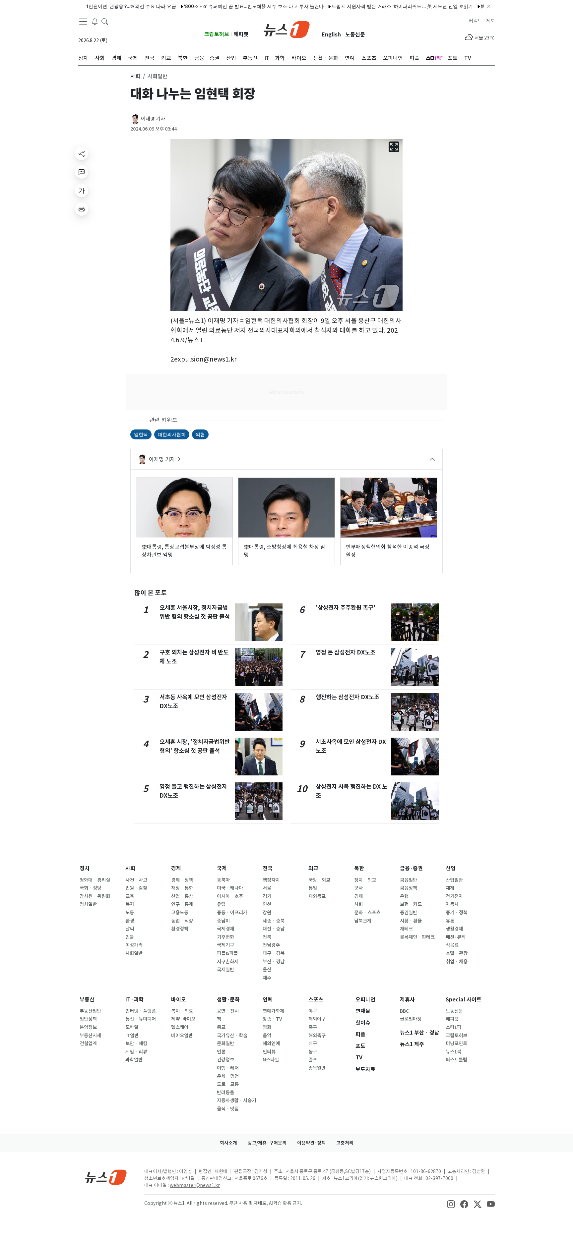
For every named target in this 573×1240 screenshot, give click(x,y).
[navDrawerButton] (83, 21)
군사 (358, 888)
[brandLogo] (287, 29)
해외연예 (271, 1043)
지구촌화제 (227, 962)
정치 (85, 868)
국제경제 (225, 929)
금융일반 (408, 880)
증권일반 (408, 913)
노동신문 (355, 34)
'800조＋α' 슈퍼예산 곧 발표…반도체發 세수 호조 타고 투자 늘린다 (229, 6)
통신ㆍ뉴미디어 (140, 1019)
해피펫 (240, 34)
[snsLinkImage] (451, 1204)
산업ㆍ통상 (182, 896)
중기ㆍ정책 (457, 913)
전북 (267, 937)
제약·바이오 (183, 1019)
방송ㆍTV (272, 1019)
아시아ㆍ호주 (230, 896)
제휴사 (407, 999)
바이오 (178, 999)
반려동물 (225, 1093)
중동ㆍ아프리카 (232, 913)
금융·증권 (411, 868)
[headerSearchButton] (104, 21)
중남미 (223, 921)
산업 (451, 868)
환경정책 (179, 929)
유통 (450, 921)
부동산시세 (90, 1036)
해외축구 (317, 1036)
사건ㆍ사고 (136, 880)
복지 (129, 904)
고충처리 (344, 1143)
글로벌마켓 (410, 1019)
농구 (312, 1052)
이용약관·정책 (311, 1143)
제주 (267, 978)
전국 (268, 868)
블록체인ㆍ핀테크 (417, 937)
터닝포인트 (456, 1043)
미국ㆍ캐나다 (230, 888)
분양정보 (88, 1027)
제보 (490, 21)
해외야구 (317, 1019)
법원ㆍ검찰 (136, 888)
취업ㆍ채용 (457, 962)
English (331, 34)
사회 (130, 868)
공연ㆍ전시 (228, 1011)
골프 (312, 1060)
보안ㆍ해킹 (136, 1043)
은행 (404, 896)
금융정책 (408, 888)
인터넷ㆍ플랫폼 (140, 1011)
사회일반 (134, 953)
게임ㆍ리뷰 (136, 1052)
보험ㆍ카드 (411, 904)
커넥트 (475, 21)
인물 (129, 937)
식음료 (452, 945)
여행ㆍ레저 (228, 1068)
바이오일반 (182, 1036)
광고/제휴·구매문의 (267, 1143)
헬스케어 (179, 1027)
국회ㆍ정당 (90, 888)
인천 (267, 904)
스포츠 (315, 999)
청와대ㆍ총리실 (95, 880)
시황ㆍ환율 (411, 921)
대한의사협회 (172, 434)
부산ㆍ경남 (274, 962)
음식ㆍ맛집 (228, 1109)
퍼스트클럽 (456, 1060)
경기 (267, 896)
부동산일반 (90, 1011)
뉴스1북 (453, 1052)
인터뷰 (269, 1052)
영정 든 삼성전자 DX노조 (345, 652)
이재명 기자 (153, 119)
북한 (359, 868)
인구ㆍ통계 (182, 904)
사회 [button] (135, 76)
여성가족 (134, 945)
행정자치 (271, 880)
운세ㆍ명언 (228, 1076)
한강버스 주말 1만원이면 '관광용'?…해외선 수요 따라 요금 (91, 6)
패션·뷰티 (456, 937)
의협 (200, 434)
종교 (221, 1027)
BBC (404, 1011)
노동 (129, 913)
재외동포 (317, 896)
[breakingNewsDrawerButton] (95, 21)
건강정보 (225, 1060)
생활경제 (454, 929)
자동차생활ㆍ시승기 (236, 1100)
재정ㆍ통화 (182, 888)
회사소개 (228, 1143)
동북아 (223, 880)
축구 (312, 1027)
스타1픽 (453, 1027)
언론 (221, 1052)
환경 (129, 921)
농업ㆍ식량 (182, 921)
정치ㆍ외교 (365, 880)
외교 (313, 868)
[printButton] (81, 209)
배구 (312, 1043)
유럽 (221, 904)
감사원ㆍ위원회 (95, 896)
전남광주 (271, 945)
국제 (222, 868)
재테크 (406, 929)
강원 (267, 913)
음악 (267, 1036)
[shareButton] (81, 153)
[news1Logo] (106, 1177)
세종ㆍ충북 (274, 921)
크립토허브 (216, 34)
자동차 (452, 904)
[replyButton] (81, 172)
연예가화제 (273, 1011)
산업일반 (454, 880)
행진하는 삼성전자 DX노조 (347, 697)
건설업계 (88, 1043)
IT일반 (132, 1036)
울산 (267, 970)
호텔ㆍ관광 (457, 953)
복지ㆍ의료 (182, 1011)
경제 (176, 868)
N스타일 (271, 1060)
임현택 (141, 434)
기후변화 (225, 937)
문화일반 (225, 1043)
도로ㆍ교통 (228, 1084)
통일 (312, 888)
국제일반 (225, 970)
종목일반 (317, 1068)
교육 (129, 896)
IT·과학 (134, 999)
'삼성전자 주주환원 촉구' (345, 607)
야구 (312, 1011)
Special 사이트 (463, 999)
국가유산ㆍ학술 (232, 1036)
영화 (267, 1027)
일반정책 (88, 1019)
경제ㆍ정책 (182, 880)
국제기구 (225, 945)
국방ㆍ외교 (319, 880)
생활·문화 (228, 999)
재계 (450, 888)
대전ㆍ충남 (274, 929)
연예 (268, 999)
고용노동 (179, 913)
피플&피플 (227, 953)
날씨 (129, 929)
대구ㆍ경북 (274, 953)
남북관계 (362, 921)
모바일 (131, 1027)
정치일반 (88, 904)
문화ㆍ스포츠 (367, 913)
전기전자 (454, 896)
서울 (267, 888)
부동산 (87, 999)
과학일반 (134, 1060)
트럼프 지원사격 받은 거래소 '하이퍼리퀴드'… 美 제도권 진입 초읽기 (377, 6)
